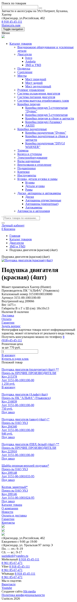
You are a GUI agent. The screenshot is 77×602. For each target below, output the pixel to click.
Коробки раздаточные (32, 129)
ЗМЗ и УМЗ (33, 65)
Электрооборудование (32, 157)
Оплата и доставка (14, 515)
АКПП (30, 125)
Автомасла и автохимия (33, 211)
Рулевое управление (31, 90)
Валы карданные (28, 161)
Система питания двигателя (36, 97)
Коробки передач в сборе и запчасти (49, 118)
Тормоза (22, 150)
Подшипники (26, 168)
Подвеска (23, 68)
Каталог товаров (20, 43)
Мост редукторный (38, 86)
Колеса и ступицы (29, 154)
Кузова (30, 182)
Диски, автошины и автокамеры (39, 193)
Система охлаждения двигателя (38, 93)
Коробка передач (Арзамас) (43, 122)
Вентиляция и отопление (34, 164)
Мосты (22, 75)
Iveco (28, 58)
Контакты (8, 522)
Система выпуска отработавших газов (43, 100)
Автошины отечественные (43, 200)
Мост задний (34, 82)
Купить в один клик (15, 358)
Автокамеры (33, 207)
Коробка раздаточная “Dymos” (45, 132)
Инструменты (26, 175)
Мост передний (35, 79)
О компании (10, 508)
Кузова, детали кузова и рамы (37, 179)
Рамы (29, 189)
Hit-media (29, 591)
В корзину (8, 355)
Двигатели (24, 54)
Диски (29, 196)
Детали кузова (35, 186)
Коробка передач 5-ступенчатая (46, 115)
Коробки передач (28, 104)
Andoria (30, 61)
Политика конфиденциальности (23, 595)
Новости (7, 512)
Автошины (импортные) (41, 204)
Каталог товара (12, 504)
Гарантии (8, 519)
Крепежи (23, 171)
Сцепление (24, 72)
